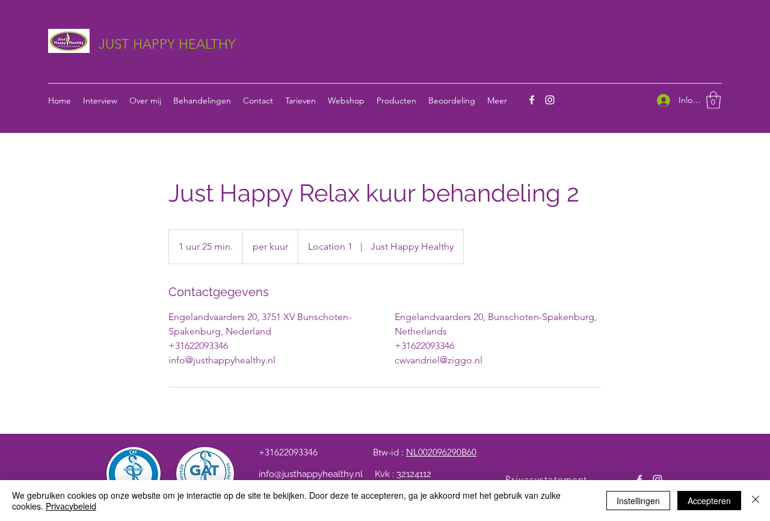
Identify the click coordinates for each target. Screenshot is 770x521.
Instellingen (638, 501)
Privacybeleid (71, 506)
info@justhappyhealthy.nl (311, 474)
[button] (713, 100)
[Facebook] (532, 100)
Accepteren (709, 501)
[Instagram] (550, 100)
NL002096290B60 (441, 452)
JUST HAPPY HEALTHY (167, 44)
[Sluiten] (755, 500)
